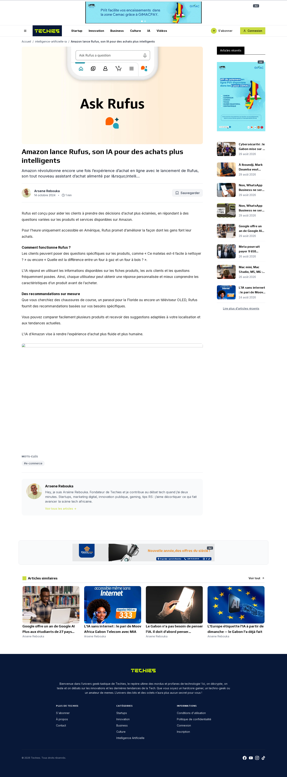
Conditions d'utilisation (191, 713)
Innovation (96, 30)
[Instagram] (257, 758)
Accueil (26, 41)
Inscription (183, 731)
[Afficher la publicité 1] (142, 21)
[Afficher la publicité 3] (244, 133)
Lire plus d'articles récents (241, 308)
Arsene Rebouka (47, 191)
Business (117, 30)
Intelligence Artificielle (130, 738)
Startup (76, 30)
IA (148, 30)
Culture (135, 30)
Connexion (255, 30)
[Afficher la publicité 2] (145, 21)
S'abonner (225, 30)
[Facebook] (245, 758)
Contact (61, 725)
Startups (121, 713)
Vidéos (162, 30)
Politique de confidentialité (194, 719)
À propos (62, 719)
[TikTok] (263, 758)
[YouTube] (251, 758)
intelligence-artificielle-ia (51, 41)
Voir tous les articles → (60, 508)
